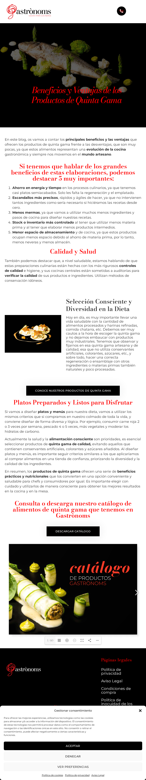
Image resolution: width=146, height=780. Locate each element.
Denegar (73, 756)
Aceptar (73, 746)
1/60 (50, 640)
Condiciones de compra (116, 690)
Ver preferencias (73, 767)
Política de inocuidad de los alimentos (117, 704)
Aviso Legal (97, 775)
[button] (140, 711)
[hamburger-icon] (121, 11)
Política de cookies (52, 775)
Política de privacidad (77, 775)
